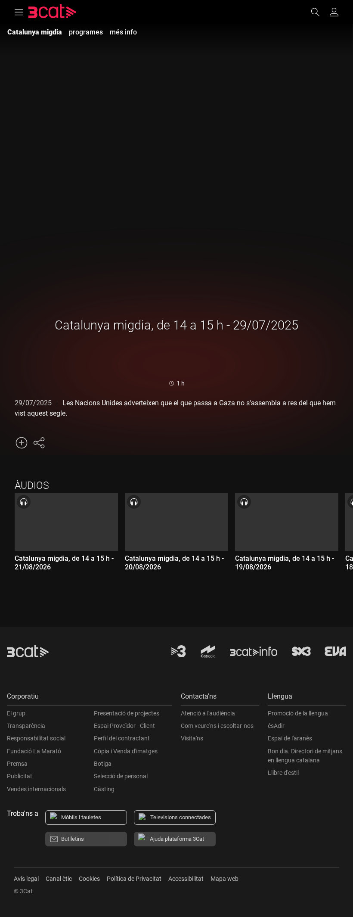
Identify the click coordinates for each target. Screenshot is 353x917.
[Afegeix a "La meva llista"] (21, 443)
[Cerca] (319, 12)
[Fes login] (334, 12)
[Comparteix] (39, 443)
